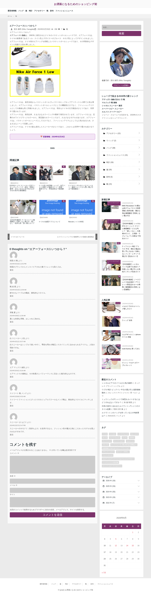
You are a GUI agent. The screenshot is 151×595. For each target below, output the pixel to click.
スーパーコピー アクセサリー (112, 466)
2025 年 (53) (110, 486)
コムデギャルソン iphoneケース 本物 (131, 336)
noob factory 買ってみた (131, 349)
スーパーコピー (119, 441)
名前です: (105, 80)
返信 (11, 270)
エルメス (105, 445)
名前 (13, 476)
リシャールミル (115, 437)
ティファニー (107, 441)
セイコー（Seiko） (123, 452)
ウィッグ (111, 141)
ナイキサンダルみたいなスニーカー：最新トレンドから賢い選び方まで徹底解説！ (80, 187)
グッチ (124, 437)
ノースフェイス (123, 434)
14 (127, 546)
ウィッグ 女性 (127, 320)
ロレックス (134, 434)
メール (13, 485)
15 (133, 546)
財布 (52, 11)
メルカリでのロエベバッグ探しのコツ (131, 307)
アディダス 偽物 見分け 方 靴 (113, 99)
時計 (30, 11)
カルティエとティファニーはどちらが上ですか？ (118, 459)
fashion (132, 437)
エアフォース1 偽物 (17, 35)
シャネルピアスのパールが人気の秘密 (117, 383)
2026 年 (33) (110, 481)
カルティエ (130, 441)
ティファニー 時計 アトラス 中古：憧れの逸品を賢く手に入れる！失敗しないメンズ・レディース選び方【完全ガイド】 (131, 251)
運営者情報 (12, 11)
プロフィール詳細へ (121, 85)
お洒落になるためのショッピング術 (75, 4)
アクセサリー (39, 11)
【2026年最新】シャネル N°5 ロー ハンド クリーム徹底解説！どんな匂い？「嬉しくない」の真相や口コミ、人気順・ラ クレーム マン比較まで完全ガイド (131, 231)
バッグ (21, 11)
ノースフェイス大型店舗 (110, 462)
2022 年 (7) (109, 503)
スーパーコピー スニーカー (113, 109)
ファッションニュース (64, 11)
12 (116, 546)
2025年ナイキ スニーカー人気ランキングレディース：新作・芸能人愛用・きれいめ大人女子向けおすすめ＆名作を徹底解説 (22, 188)
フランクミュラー (108, 452)
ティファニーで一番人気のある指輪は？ (124, 445)
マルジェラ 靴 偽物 (109, 102)
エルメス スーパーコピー (112, 112)
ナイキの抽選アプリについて (49, 221)
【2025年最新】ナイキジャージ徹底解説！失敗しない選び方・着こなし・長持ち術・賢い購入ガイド (22, 221)
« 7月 (104, 573)
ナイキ (105, 434)
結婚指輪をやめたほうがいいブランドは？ (116, 448)
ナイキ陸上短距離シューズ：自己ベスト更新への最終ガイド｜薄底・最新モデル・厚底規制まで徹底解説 (52, 188)
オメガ (105, 437)
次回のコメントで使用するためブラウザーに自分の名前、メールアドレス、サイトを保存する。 (48, 510)
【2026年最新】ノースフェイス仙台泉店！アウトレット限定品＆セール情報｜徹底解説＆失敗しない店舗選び (131, 284)
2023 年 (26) (110, 497)
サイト (12, 494)
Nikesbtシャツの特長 (76, 221)
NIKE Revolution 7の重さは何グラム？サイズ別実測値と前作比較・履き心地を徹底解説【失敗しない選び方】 (131, 211)
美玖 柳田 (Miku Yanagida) (23, 29)
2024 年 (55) (110, 492)
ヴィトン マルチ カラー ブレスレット (130, 364)
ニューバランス (108, 455)
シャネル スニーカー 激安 (112, 106)
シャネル (112, 434)
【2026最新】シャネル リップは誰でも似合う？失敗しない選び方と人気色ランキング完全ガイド (131, 268)
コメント (14, 453)
